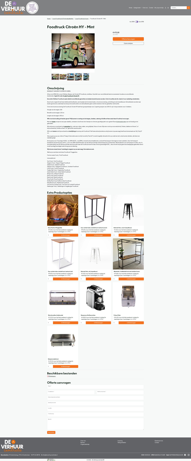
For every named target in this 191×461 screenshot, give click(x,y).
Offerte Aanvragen (128, 39)
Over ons (145, 7)
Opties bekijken (128, 43)
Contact (151, 7)
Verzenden (51, 432)
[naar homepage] (19, 8)
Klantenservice (159, 440)
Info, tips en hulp (159, 7)
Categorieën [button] (136, 7)
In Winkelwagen (65, 235)
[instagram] (189, 455)
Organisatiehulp (85, 444)
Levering (120, 440)
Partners (83, 442)
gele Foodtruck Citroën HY (71, 96)
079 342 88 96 (35, 455)
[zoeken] (188, 7)
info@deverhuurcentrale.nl (49, 455)
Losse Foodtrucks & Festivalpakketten (62, 18)
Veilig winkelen (122, 442)
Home (130, 7)
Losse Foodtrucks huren (81, 18)
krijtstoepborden (121, 121)
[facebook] (185, 455)
